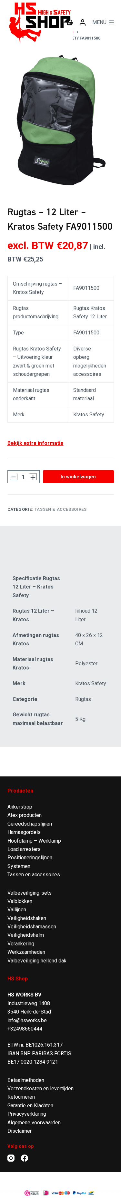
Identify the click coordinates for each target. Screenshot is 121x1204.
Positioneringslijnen (29, 857)
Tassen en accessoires (33, 875)
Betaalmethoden (25, 1080)
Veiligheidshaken (26, 918)
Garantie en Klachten (30, 1105)
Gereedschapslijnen (29, 824)
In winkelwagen (78, 477)
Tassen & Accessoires (61, 509)
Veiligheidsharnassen (31, 927)
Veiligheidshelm (25, 935)
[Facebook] (24, 1158)
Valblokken (19, 901)
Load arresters (24, 849)
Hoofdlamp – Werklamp (34, 841)
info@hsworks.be (27, 1020)
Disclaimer (19, 1131)
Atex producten (24, 815)
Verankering (20, 944)
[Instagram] (11, 1158)
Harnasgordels (24, 832)
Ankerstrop (19, 807)
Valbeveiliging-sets (29, 893)
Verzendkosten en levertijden (40, 1088)
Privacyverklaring (26, 1114)
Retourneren (21, 1097)
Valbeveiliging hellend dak (36, 961)
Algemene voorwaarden (34, 1123)
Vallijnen (16, 910)
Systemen (18, 866)
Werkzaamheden (26, 952)
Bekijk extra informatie (35, 443)
